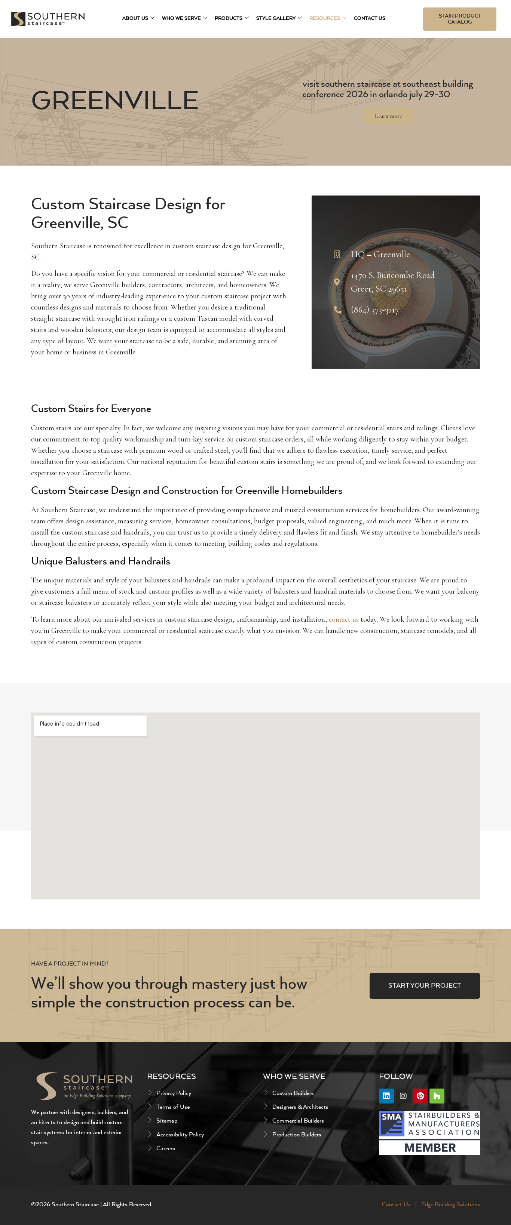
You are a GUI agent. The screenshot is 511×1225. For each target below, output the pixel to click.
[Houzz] (436, 1096)
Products (228, 18)
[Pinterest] (420, 1096)
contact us (344, 619)
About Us (135, 18)
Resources (324, 18)
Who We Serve (181, 18)
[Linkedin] (386, 1096)
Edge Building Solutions (450, 1204)
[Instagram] (403, 1096)
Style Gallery (276, 18)
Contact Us (369, 18)
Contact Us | (400, 1204)
